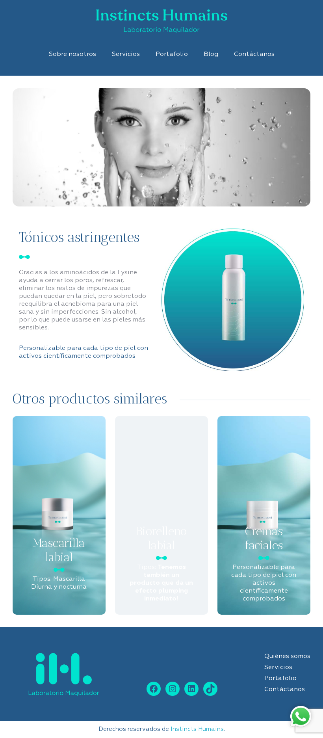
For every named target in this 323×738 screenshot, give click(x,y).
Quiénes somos (287, 656)
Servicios (126, 54)
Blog (211, 54)
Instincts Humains (197, 729)
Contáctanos (254, 54)
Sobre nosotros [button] (72, 54)
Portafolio (172, 54)
